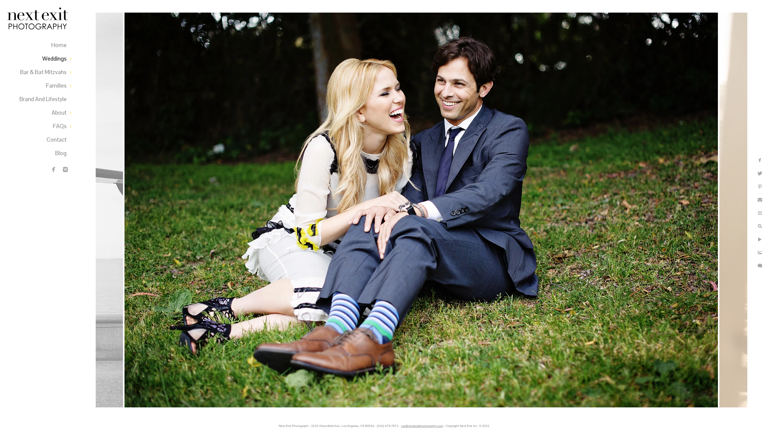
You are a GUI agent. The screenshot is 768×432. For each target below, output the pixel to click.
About (59, 112)
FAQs (60, 126)
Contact (56, 139)
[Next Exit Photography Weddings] (65, 169)
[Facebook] (54, 169)
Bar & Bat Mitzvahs (43, 72)
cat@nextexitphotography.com (422, 426)
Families (56, 85)
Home (59, 45)
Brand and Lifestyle (43, 99)
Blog (61, 153)
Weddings (54, 58)
